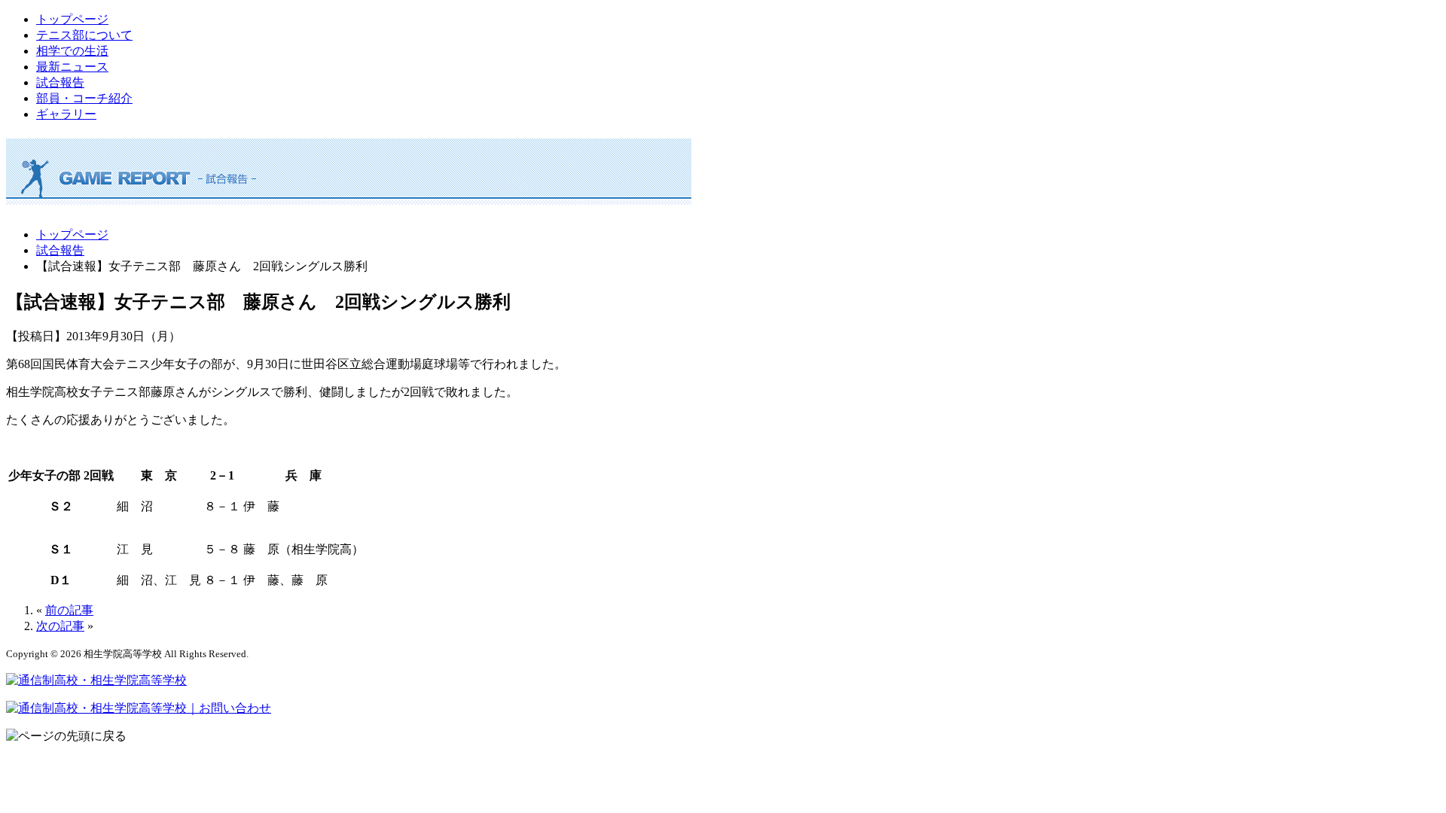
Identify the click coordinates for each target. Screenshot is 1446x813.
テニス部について (84, 35)
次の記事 (60, 626)
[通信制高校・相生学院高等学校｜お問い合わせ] (138, 708)
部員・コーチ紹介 (84, 98)
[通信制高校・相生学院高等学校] (96, 680)
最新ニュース (72, 66)
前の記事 (69, 610)
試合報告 (60, 82)
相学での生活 (72, 50)
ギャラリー (66, 114)
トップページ (72, 19)
